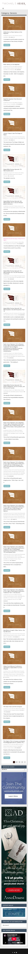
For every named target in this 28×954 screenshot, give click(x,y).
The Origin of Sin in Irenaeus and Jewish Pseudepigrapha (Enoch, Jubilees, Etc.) (14, 741)
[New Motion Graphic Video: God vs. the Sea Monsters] (14, 621)
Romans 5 (5, 747)
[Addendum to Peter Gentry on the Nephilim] (14, 23)
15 (13, 636)
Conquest (13, 710)
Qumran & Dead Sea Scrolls (15, 474)
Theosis (4, 357)
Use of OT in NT (15, 599)
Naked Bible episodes (12, 174)
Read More (6, 45)
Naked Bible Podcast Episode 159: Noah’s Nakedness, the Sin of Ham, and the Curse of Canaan (14, 386)
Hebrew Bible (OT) (18, 68)
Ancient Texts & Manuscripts (19, 136)
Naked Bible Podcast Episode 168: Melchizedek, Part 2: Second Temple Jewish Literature (13, 202)
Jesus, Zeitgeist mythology (8, 675)
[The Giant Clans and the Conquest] (14, 698)
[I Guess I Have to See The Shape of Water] (14, 124)
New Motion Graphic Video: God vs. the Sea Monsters (14, 631)
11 (17, 243)
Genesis (16, 35)
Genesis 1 (20, 635)
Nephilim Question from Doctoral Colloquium (12, 99)
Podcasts (21, 207)
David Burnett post (10, 354)
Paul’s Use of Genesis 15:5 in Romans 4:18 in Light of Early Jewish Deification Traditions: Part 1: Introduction (13, 591)
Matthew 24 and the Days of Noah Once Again (14, 239)
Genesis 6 (20, 35)
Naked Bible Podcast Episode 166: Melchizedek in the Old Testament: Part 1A (14, 310)
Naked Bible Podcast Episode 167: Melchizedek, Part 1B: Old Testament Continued (13, 272)
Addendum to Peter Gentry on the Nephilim (12, 32)
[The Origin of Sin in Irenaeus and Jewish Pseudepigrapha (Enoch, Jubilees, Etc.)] (14, 732)
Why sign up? (6, 925)
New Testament (11, 69)
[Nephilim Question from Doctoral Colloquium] (14, 90)
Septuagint (20, 597)
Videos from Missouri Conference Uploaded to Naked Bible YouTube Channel (12, 667)
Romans (23, 356)
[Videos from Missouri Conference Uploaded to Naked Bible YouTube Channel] (14, 657)
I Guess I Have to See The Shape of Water (12, 134)
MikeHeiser (7, 35)
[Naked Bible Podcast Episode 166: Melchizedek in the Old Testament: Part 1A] (14, 299)
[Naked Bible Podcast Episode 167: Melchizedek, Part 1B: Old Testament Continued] (14, 262)
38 (4, 711)
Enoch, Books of (6, 473)
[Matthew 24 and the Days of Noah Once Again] (14, 230)
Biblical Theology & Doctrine (20, 275)
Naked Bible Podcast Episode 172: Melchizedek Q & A (12, 170)
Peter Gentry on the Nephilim (11, 64)
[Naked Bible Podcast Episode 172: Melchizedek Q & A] (14, 160)
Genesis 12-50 (17, 172)
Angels (4, 555)
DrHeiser (6, 671)
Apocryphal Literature (7, 471)
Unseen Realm (21, 675)
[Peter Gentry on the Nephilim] (14, 55)
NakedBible (5, 37)
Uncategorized (6, 560)
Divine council (16, 431)
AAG (15, 708)
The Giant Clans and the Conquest (12, 706)
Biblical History (17, 390)
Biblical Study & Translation (8, 138)
